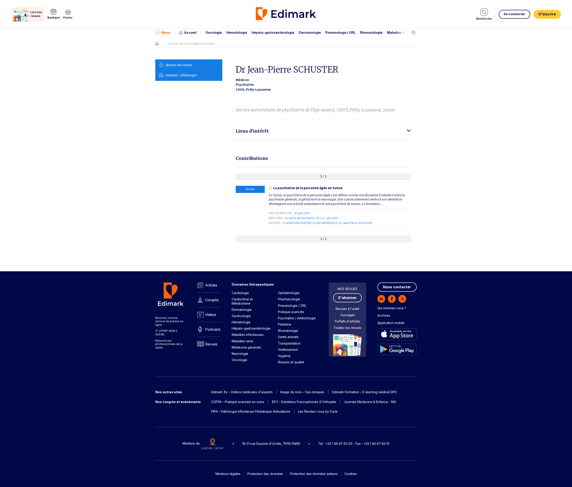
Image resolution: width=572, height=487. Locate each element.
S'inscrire (547, 14)
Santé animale (288, 337)
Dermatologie (310, 32)
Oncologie (214, 32)
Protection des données (265, 474)
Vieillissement (288, 349)
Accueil (190, 32)
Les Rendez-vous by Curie (318, 411)
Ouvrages (347, 315)
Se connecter (514, 14)
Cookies (351, 474)
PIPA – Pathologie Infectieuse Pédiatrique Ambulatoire (250, 411)
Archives (383, 315)
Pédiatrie (284, 324)
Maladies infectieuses (405, 32)
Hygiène (284, 356)
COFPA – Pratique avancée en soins (237, 402)
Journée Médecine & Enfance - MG (370, 402)
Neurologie (240, 353)
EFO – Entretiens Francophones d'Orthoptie (304, 402)
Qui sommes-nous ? (391, 308)
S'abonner (347, 297)
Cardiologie (240, 293)
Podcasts (213, 329)
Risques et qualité (291, 362)
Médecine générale (246, 347)
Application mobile (390, 323)
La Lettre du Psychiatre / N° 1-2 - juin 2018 (312, 218)
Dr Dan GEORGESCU (325, 223)
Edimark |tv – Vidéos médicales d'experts (242, 392)
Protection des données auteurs (314, 474)
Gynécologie (241, 316)
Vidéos (210, 314)
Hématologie (236, 32)
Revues (211, 344)
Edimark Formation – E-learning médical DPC (364, 392)
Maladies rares (242, 341)
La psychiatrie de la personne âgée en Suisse (308, 188)
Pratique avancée (291, 312)
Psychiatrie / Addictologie (297, 318)
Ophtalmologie (288, 293)
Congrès (212, 300)
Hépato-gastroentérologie (273, 32)
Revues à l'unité (347, 309)
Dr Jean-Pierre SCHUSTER (355, 223)
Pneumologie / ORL (340, 32)
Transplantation (289, 343)
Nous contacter (397, 287)
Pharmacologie (289, 299)
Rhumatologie (371, 32)
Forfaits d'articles (347, 321)
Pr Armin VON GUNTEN (296, 223)
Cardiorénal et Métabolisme (242, 301)
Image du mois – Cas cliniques (302, 392)
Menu (165, 32)
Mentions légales (227, 474)
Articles (211, 285)
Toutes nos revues (347, 328)
